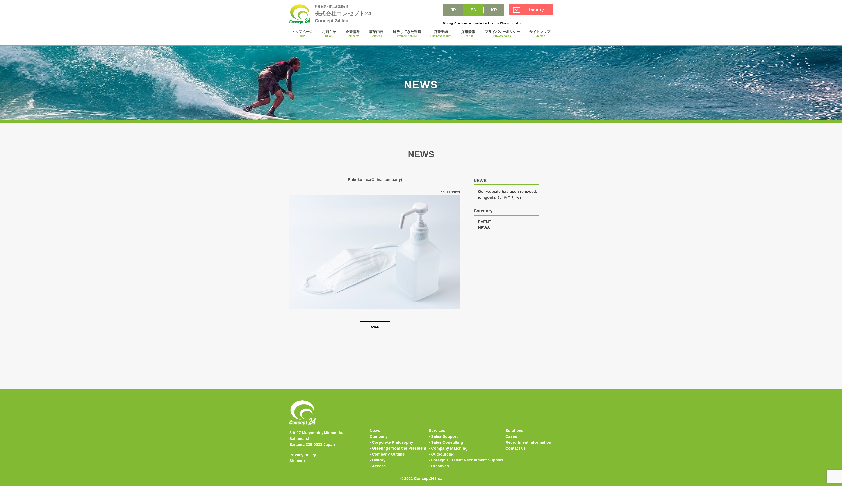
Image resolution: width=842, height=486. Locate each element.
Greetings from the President (399, 448)
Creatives (440, 466)
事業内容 (376, 34)
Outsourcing (443, 454)
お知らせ (329, 34)
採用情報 (468, 34)
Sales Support (444, 436)
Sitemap (297, 461)
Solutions (514, 430)
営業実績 (441, 34)
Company (379, 436)
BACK (375, 326)
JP (453, 9)
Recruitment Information (528, 442)
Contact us (515, 448)
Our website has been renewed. (507, 191)
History (378, 460)
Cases (511, 436)
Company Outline (388, 454)
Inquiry (536, 9)
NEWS (484, 227)
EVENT (484, 222)
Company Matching (449, 448)
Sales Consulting (447, 442)
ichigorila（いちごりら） (500, 197)
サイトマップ (539, 34)
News (375, 430)
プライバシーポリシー (502, 34)
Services (437, 430)
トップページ (302, 34)
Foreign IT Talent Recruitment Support (467, 460)
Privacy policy (302, 455)
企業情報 (353, 34)
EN (473, 9)
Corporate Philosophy (392, 442)
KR (494, 9)
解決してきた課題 (407, 34)
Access (379, 466)
